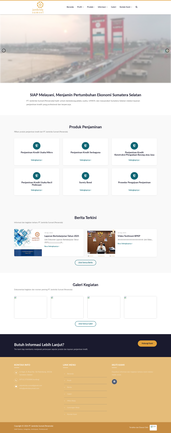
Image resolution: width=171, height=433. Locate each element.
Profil (79, 7)
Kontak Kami (125, 7)
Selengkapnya (36, 160)
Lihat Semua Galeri (85, 324)
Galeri (113, 7)
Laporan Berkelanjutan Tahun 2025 (61, 236)
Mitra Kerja (71, 401)
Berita (69, 387)
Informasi (102, 7)
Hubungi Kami (147, 343)
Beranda (70, 7)
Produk (90, 7)
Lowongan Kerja (73, 407)
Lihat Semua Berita (85, 263)
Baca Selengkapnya (51, 246)
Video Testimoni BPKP (129, 236)
